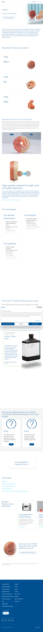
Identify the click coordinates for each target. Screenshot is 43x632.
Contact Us (17, 601)
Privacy (16, 586)
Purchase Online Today (8, 17)
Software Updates (6, 589)
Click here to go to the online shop (27, 552)
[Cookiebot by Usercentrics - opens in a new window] (37, 307)
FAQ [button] (11, 444)
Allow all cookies (35, 323)
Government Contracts (7, 594)
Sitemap (16, 596)
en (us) (34, 1)
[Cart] (38, 1)
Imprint (16, 589)
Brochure (4, 481)
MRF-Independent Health (7, 606)
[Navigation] (41, 1)
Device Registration (6, 586)
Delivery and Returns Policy (8, 596)
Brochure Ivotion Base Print (8, 484)
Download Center (6, 591)
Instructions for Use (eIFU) (8, 486)
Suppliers (17, 584)
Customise (21, 323)
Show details (37, 320)
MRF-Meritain (5, 603)
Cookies (16, 591)
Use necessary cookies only (8, 323)
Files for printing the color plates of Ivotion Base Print (15, 491)
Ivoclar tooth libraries (7, 488)
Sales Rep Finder (5, 584)
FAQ (3, 601)
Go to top (37, 627)
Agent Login (17, 594)
